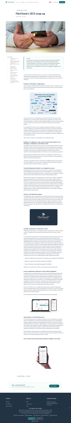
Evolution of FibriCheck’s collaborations (14, 59)
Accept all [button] (31, 418)
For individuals (8, 404)
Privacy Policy (47, 413)
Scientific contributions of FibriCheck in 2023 (14, 73)
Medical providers (9, 406)
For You (17, 2)
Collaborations (29, 404)
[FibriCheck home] (10, 2)
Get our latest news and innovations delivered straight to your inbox (14, 81)
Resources (36, 2)
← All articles (18, 10)
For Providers (22, 2)
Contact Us (62, 2)
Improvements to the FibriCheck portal (13, 79)
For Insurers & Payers (29, 2)
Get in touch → (54, 386)
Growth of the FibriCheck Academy (14, 70)
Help (27, 406)
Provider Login (55, 2)
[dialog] (35, 415)
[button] (35, 421)
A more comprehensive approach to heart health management (14, 75)
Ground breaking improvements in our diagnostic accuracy (13, 67)
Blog (27, 401)
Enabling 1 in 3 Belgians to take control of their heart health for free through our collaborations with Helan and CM (15, 63)
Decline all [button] (39, 418)
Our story (7, 401)
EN (51, 2)
